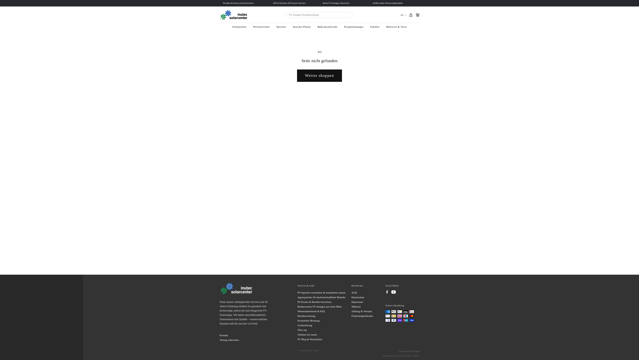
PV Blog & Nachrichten (310, 339)
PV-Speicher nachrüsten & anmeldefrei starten (321, 292)
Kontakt (224, 335)
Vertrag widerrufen (229, 340)
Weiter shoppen (319, 75)
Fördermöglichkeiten (362, 316)
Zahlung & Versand (361, 311)
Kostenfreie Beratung (309, 320)
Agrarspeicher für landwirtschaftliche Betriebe (321, 297)
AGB (354, 292)
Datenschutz (357, 297)
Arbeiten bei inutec (307, 334)
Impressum (357, 302)
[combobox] (319, 15)
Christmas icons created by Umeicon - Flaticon (401, 356)
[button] (239, 27)
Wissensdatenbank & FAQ (311, 311)
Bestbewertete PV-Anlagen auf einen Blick (320, 306)
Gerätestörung (305, 325)
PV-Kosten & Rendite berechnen (314, 302)
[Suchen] (347, 15)
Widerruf (356, 306)
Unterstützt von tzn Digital (409, 351)
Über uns (302, 330)
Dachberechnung (306, 316)
